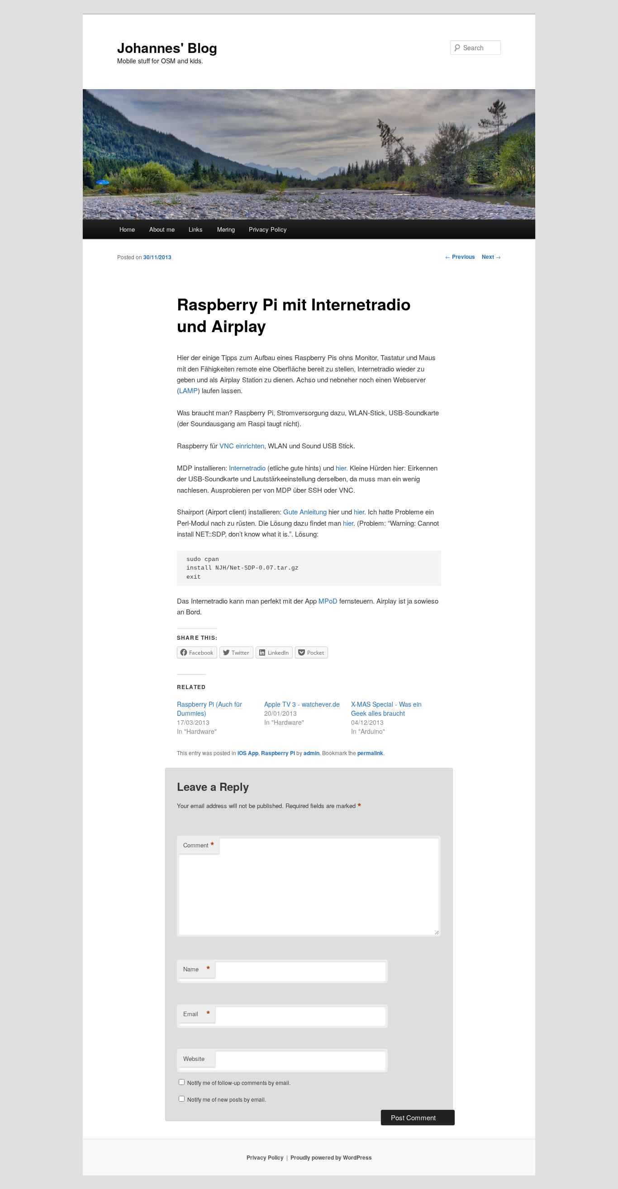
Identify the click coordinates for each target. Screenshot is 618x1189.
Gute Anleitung (305, 511)
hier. (343, 467)
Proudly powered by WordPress (331, 1157)
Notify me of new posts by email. (226, 1099)
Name (196, 969)
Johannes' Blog (167, 47)
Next (491, 256)
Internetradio (247, 467)
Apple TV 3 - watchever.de (302, 704)
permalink (370, 753)
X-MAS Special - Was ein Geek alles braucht (386, 708)
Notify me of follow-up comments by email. (238, 1082)
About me (162, 229)
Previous (460, 256)
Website (193, 1058)
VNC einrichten (241, 445)
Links (196, 229)
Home (127, 229)
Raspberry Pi (278, 753)
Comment (198, 845)
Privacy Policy (268, 229)
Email (196, 1014)
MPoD (328, 600)
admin (311, 753)
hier (359, 511)
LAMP (188, 390)
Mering (226, 229)
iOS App (248, 753)
